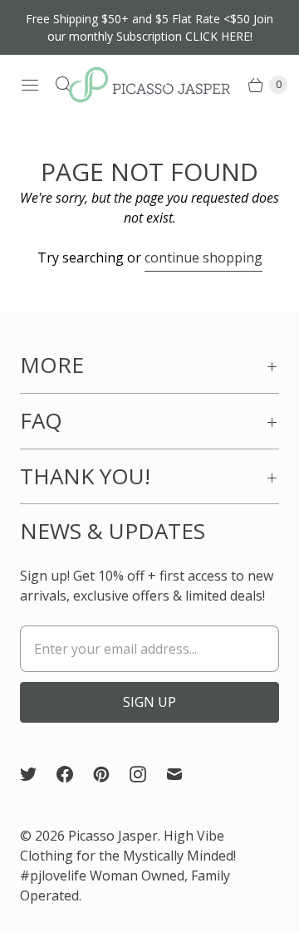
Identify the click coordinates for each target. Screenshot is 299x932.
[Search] (63, 85)
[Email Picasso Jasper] (184, 774)
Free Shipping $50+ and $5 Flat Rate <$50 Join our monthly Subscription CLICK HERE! (149, 27)
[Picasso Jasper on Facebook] (74, 774)
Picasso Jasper (113, 836)
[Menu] (30, 85)
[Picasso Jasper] (149, 85)
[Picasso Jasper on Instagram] (148, 774)
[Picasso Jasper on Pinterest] (111, 774)
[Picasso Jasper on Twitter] (38, 774)
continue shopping (203, 257)
